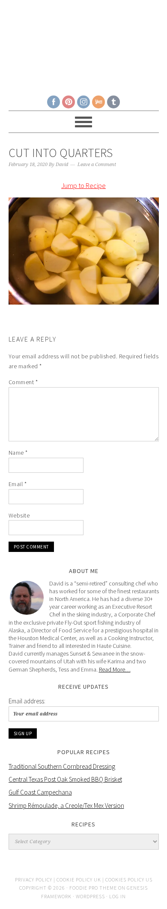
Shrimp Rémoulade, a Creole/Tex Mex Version (66, 805)
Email (18, 484)
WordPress (90, 896)
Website (19, 515)
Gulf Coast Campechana (40, 792)
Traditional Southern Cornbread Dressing (62, 766)
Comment (23, 382)
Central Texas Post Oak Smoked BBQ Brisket (65, 779)
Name (18, 452)
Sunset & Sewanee (84, 44)
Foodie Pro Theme (93, 887)
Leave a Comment (97, 164)
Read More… (115, 669)
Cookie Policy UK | (81, 879)
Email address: (27, 701)
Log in (117, 896)
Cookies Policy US (128, 879)
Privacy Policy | (36, 879)
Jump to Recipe (83, 185)
